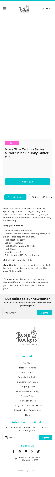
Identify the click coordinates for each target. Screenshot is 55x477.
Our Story (27, 363)
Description (14, 197)
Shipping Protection (27, 382)
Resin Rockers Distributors (27, 410)
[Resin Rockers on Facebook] (13, 452)
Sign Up (44, 313)
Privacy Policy (27, 396)
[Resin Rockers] (24, 9)
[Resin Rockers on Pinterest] (32, 452)
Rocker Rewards (27, 368)
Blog (27, 415)
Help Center (27, 372)
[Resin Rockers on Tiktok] (38, 452)
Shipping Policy (27, 386)
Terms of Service (27, 401)
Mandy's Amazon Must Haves (27, 405)
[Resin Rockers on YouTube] (26, 452)
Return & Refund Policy (28, 391)
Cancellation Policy (27, 377)
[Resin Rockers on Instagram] (19, 452)
